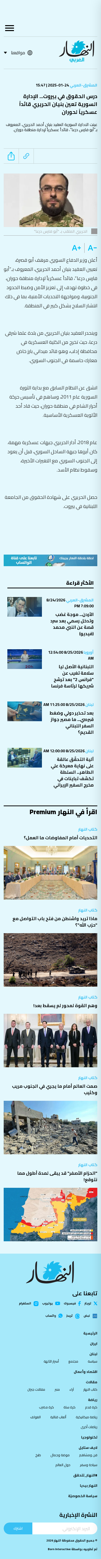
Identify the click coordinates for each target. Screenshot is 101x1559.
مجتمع (73, 1361)
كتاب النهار (87, 829)
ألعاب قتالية (58, 1417)
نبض (87, 1316)
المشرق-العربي (83, 85)
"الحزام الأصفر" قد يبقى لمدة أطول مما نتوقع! (57, 1176)
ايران (93, 1343)
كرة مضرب (46, 1407)
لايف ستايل (88, 1447)
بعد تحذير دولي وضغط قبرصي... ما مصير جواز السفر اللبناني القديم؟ (72, 722)
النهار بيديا (88, 1485)
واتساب (50, 1316)
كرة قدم (91, 1407)
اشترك (18, 1528)
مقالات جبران (36, 1389)
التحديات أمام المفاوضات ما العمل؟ (60, 838)
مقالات (91, 1382)
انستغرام (25, 1303)
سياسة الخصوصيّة (82, 1496)
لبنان (89, 704)
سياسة (92, 1361)
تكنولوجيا (89, 1437)
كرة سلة (69, 1407)
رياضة (92, 1400)
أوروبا (88, 652)
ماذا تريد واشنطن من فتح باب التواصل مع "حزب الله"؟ (55, 921)
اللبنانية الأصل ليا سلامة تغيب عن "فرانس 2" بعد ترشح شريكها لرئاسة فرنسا (72, 676)
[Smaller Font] (90, 248)
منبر (57, 1389)
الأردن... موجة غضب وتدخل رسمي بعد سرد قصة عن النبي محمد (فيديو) (72, 624)
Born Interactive (59, 1549)
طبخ (38, 1455)
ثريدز (69, 1316)
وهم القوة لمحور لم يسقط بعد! (65, 1005)
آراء (71, 1389)
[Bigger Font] (76, 248)
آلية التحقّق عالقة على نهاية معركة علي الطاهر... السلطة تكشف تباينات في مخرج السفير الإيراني (72, 772)
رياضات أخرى (89, 1427)
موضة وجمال (60, 1455)
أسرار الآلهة (51, 1361)
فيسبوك (70, 1303)
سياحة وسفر (88, 1465)
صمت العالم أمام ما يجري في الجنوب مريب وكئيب (54, 1089)
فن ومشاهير (88, 1455)
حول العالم (62, 1465)
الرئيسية (90, 1333)
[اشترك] (50, 560)
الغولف (35, 1417)
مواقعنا (18, 53)
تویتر (88, 1303)
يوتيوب (47, 1303)
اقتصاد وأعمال (85, 1371)
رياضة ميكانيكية (86, 1417)
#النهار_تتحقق (85, 1475)
